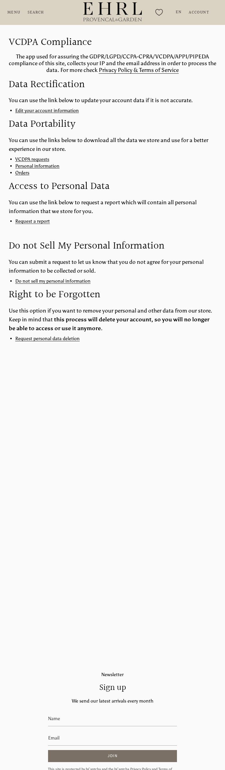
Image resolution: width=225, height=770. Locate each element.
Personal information (37, 166)
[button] (36, 12)
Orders (22, 172)
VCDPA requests (32, 159)
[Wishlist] (159, 12)
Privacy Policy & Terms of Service (139, 70)
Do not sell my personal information (53, 281)
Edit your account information (47, 110)
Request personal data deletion (47, 338)
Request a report (32, 221)
